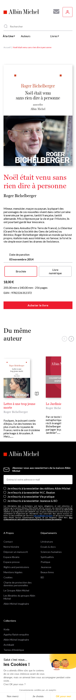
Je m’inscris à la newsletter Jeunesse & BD (32, 500)
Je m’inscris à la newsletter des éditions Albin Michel (38, 488)
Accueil (7, 47)
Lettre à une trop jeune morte (19, 406)
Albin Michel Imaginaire (16, 603)
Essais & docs (48, 546)
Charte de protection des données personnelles (18, 584)
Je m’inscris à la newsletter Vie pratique (30, 496)
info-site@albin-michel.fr (43, 516)
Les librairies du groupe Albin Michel (19, 597)
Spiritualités (47, 556)
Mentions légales (13, 572)
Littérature (47, 541)
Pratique (45, 561)
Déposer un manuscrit (16, 551)
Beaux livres (47, 572)
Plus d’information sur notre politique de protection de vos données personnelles (38, 518)
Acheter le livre (38, 305)
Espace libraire (11, 556)
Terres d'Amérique (14, 649)
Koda (6, 629)
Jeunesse (46, 567)
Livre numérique (55, 271)
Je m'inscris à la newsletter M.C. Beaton (31, 492)
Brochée (21, 271)
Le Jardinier (54, 404)
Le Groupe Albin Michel (16, 590)
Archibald (9, 644)
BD (42, 577)
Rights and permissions (16, 567)
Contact (8, 541)
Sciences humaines (51, 551)
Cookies (8, 577)
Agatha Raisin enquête (16, 634)
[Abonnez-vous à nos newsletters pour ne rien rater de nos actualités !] (55, 11)
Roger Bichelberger (20, 195)
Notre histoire (11, 546)
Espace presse (12, 561)
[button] (64, 338)
